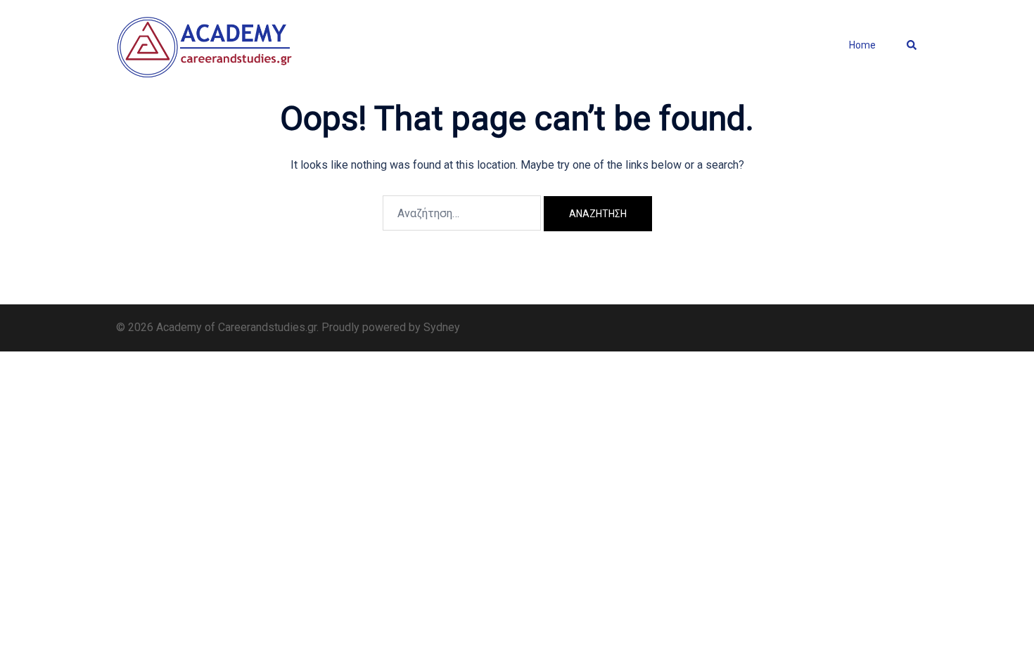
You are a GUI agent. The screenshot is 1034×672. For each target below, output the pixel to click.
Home (862, 45)
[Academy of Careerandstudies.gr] (205, 44)
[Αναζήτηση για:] (462, 213)
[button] (912, 45)
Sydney (441, 327)
